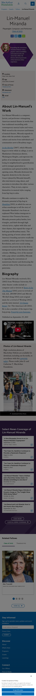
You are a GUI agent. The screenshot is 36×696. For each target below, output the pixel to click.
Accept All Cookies (18, 690)
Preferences (18, 694)
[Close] (31, 676)
